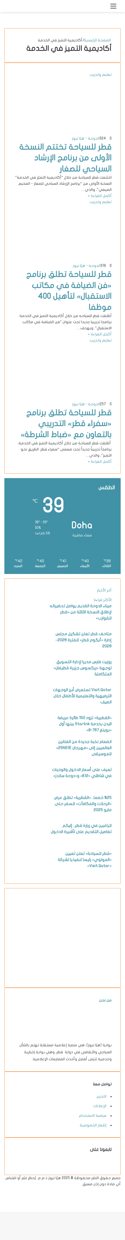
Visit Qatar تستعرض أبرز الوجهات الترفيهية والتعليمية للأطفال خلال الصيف (82, 696)
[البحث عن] (103, 8)
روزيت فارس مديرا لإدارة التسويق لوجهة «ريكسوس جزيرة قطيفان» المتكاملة (82, 668)
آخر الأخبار (104, 590)
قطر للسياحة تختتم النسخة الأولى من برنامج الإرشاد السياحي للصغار (65, 158)
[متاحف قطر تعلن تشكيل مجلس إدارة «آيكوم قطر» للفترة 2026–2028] (29, 652)
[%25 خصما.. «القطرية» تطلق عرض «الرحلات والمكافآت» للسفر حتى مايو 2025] (29, 815)
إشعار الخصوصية (93, 1125)
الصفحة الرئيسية (98, 40)
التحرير (101, 1096)
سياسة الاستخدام (92, 1116)
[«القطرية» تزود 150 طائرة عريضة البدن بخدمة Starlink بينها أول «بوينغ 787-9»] (29, 736)
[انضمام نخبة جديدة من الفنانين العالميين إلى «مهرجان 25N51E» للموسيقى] (29, 760)
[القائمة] (113, 8)
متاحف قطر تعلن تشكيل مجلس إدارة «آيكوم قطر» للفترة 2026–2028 (84, 640)
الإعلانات (99, 1106)
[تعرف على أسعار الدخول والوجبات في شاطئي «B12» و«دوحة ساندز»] (29, 787)
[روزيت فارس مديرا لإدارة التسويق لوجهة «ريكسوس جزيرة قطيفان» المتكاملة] (29, 680)
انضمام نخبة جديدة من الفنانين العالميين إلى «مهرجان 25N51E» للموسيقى (84, 747)
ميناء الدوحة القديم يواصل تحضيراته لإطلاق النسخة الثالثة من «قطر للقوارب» (81, 612)
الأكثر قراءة (103, 600)
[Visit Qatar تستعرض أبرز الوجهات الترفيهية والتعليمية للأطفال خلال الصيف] (29, 708)
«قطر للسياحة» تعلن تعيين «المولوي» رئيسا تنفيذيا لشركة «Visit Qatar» (85, 859)
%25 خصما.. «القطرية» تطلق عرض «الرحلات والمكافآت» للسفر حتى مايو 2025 (83, 803)
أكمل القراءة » (100, 196)
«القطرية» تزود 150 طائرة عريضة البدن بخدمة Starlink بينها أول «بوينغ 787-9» (85, 724)
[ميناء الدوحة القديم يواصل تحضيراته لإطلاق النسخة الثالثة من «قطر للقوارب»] (29, 624)
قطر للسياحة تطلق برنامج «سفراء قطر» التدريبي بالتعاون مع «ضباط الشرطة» (66, 423)
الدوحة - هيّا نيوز (85, 138)
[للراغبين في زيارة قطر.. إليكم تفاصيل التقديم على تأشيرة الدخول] (29, 843)
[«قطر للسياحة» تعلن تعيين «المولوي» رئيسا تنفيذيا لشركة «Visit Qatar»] (29, 871)
